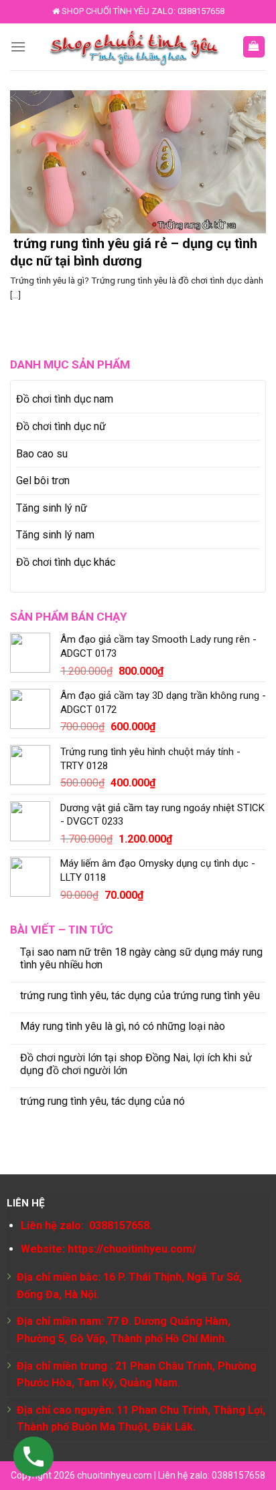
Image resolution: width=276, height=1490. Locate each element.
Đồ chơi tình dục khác (65, 562)
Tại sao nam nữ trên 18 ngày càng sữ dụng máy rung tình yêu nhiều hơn (141, 958)
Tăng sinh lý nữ (51, 508)
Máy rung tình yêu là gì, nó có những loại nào (122, 1026)
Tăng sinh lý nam (55, 534)
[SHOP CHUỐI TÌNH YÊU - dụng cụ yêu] (134, 46)
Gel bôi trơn (43, 480)
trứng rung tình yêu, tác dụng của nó (102, 1101)
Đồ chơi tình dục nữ (61, 426)
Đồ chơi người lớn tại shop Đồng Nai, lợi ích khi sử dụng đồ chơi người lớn (136, 1064)
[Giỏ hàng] (254, 47)
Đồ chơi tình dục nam (64, 399)
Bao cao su (42, 453)
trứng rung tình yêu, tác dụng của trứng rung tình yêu (140, 995)
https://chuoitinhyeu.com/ (132, 1249)
